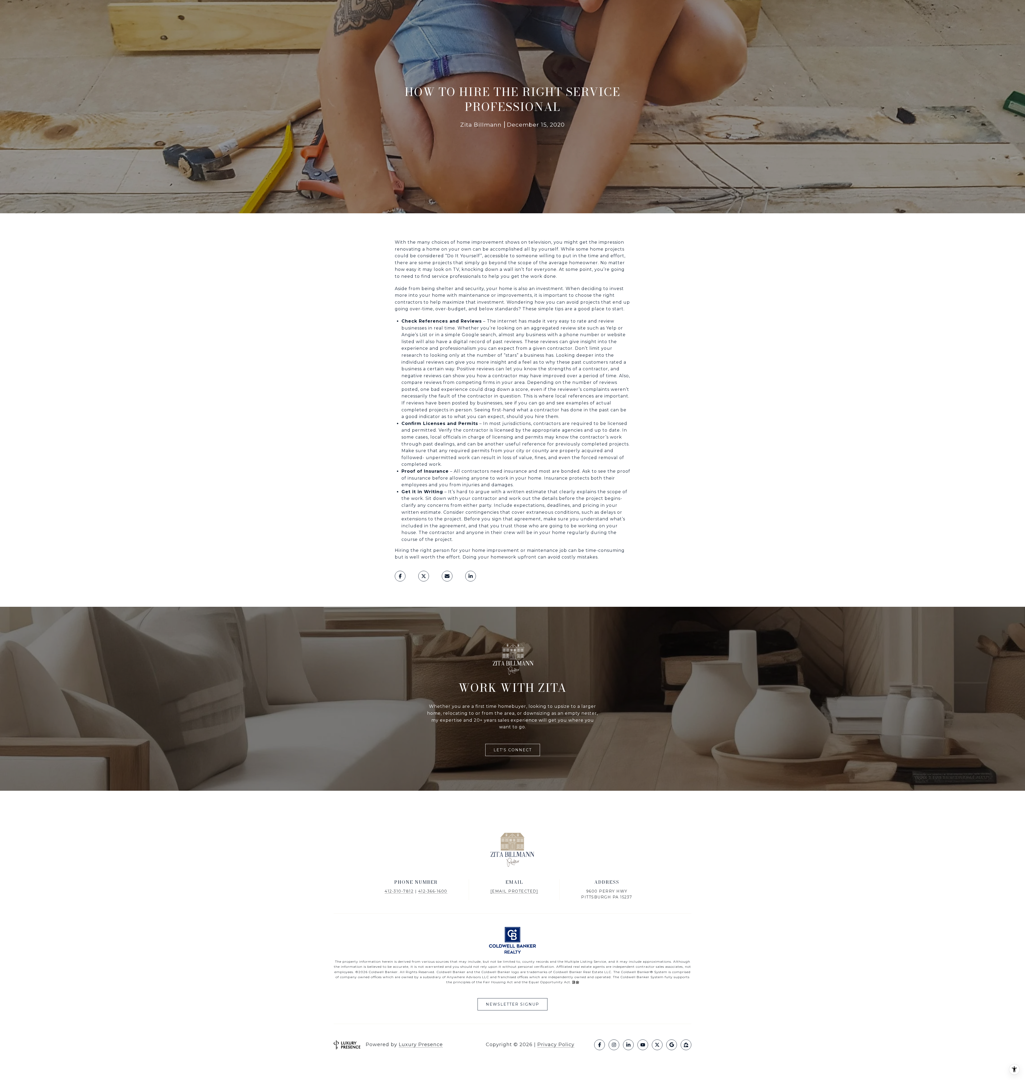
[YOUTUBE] (642, 1044)
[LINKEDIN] (628, 1044)
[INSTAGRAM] (614, 1044)
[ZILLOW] (686, 1044)
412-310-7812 (399, 891)
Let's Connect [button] (513, 750)
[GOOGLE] (671, 1044)
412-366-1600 (432, 891)
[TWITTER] (657, 1044)
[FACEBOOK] (599, 1044)
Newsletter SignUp (512, 1004)
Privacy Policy (555, 1044)
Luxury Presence (421, 1044)
